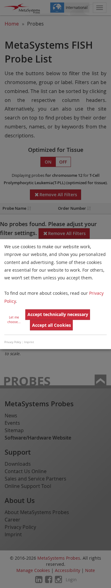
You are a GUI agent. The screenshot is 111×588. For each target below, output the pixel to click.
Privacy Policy (12, 342)
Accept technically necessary (57, 315)
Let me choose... (14, 319)
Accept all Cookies (51, 325)
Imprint (29, 342)
